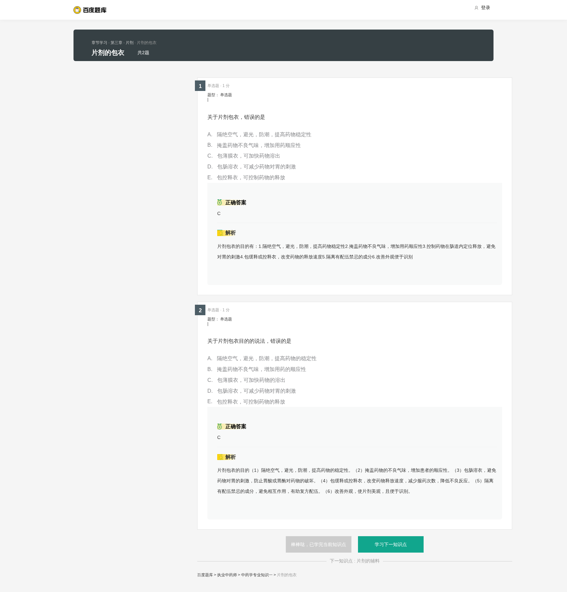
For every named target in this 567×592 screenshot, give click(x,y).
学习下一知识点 (391, 544)
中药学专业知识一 (257, 575)
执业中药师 (227, 575)
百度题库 (205, 575)
